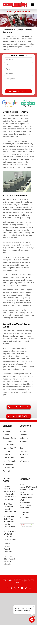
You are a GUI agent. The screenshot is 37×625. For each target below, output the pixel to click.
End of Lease (8, 464)
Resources (28, 580)
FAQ (23, 515)
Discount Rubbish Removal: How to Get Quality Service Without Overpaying (10, 492)
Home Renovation (10, 461)
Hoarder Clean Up (10, 448)
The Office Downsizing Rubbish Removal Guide (10, 508)
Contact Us (26, 517)
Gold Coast (24, 451)
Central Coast (25, 445)
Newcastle (24, 455)
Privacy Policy (8, 580)
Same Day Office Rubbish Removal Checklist (9, 560)
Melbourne (24, 438)
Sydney (23, 431)
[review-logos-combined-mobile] (18, 100)
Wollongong (24, 461)
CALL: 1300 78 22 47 (18, 11)
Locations (25, 512)
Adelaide (23, 441)
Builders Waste (8, 458)
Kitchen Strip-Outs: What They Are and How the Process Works (9, 521)
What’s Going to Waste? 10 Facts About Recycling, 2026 (10, 535)
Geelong (23, 448)
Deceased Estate (9, 438)
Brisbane (23, 435)
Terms (21, 580)
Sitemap (16, 580)
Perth (22, 458)
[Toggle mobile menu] (32, 4)
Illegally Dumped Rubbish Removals (8, 548)
